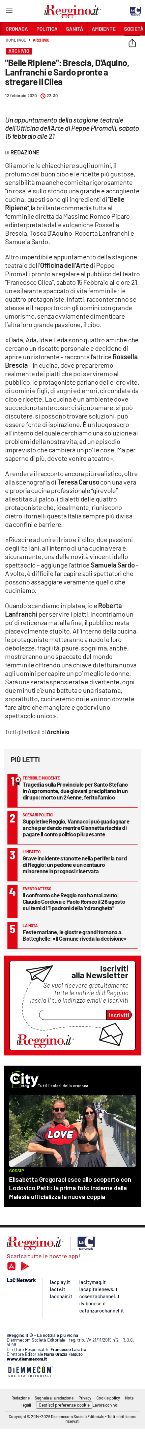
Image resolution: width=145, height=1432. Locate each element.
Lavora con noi (105, 1405)
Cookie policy (108, 1397)
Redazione (20, 1397)
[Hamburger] (9, 12)
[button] (132, 44)
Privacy (85, 1397)
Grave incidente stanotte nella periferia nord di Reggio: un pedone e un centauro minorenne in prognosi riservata (75, 864)
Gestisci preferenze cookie (64, 1405)
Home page (16, 40)
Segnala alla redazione (54, 1397)
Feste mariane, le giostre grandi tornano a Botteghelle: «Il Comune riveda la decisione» (75, 935)
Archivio (41, 40)
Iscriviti (119, 1015)
